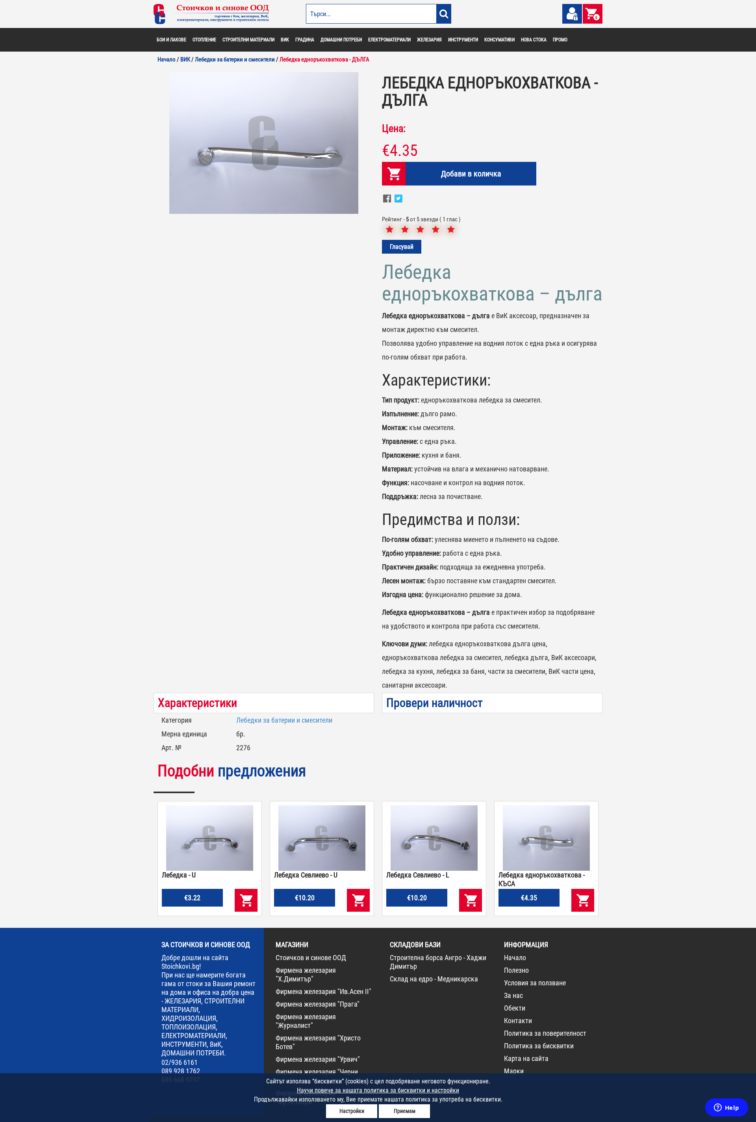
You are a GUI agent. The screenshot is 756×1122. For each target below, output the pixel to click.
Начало (515, 957)
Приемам (404, 1111)
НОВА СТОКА (534, 40)
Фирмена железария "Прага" (317, 1004)
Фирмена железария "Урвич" (318, 1059)
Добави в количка (471, 173)
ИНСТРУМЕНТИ (463, 40)
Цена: (394, 128)
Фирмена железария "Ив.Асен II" (323, 991)
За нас (513, 995)
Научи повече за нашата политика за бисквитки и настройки (378, 1090)
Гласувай (401, 246)
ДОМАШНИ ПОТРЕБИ (341, 40)
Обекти (514, 1008)
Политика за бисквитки (539, 1046)
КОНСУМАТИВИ (499, 40)
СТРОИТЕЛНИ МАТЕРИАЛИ (248, 40)
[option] (263, 143)
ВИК (285, 40)
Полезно (516, 970)
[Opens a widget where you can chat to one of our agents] (726, 1108)
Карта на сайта (526, 1058)
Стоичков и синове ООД (311, 957)
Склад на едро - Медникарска (434, 979)
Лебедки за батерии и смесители (284, 720)
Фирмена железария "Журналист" (306, 1021)
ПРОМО (560, 40)
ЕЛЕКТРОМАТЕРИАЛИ (389, 40)
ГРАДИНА (304, 40)
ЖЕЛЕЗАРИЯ (429, 40)
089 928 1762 (180, 1071)
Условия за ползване (535, 983)
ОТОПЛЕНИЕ (204, 40)
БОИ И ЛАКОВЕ (171, 40)
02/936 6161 (179, 1062)
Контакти (518, 1020)
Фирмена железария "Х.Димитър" (306, 974)
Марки (514, 1071)
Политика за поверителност (545, 1033)
